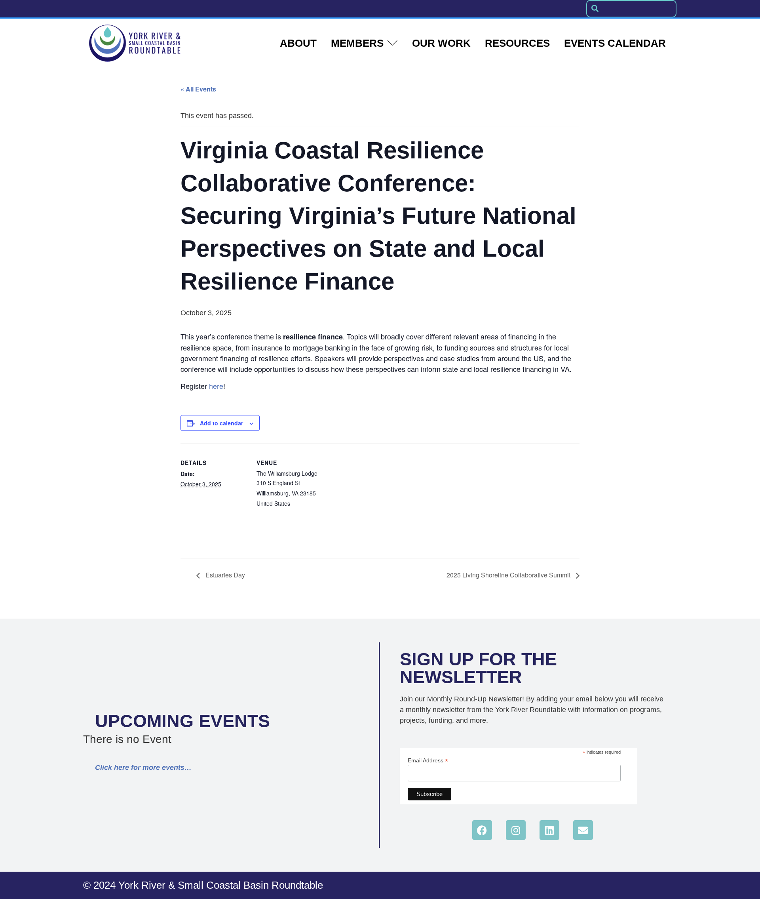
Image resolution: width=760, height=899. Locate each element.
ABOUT (298, 43)
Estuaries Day (224, 574)
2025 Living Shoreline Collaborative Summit (509, 574)
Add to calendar (221, 423)
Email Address (428, 760)
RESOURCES (517, 43)
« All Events (198, 88)
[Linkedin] (549, 830)
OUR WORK (441, 43)
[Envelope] (583, 830)
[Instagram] (516, 830)
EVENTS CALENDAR (615, 43)
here (216, 386)
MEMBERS (357, 43)
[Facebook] (482, 830)
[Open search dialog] (595, 9)
